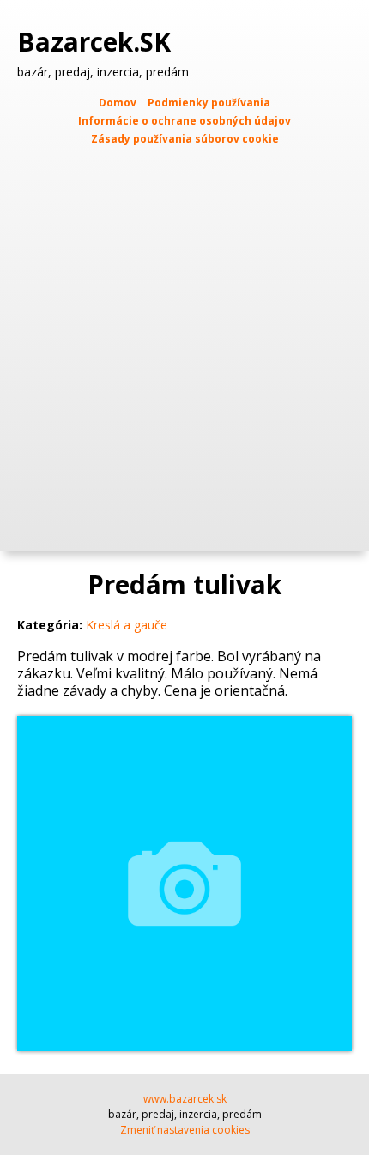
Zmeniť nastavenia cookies (185, 1129)
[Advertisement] (184, 341)
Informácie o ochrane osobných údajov (184, 120)
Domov (117, 102)
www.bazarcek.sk (185, 1098)
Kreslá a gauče (126, 625)
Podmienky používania (209, 102)
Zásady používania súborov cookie (185, 138)
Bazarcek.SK (97, 42)
